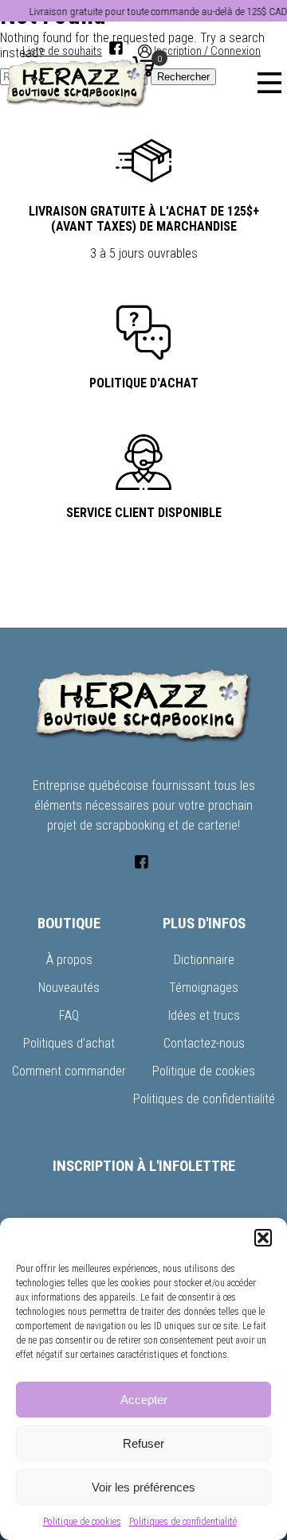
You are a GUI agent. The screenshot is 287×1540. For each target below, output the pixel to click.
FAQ (69, 1015)
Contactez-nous (204, 1043)
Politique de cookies (82, 1521)
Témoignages (203, 987)
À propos (69, 959)
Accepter (143, 1399)
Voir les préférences (143, 1487)
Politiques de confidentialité (183, 1521)
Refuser (143, 1443)
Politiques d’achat (69, 1043)
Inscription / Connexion (207, 51)
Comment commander (69, 1071)
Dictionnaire (204, 959)
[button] (263, 1238)
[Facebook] (116, 48)
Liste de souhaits (62, 51)
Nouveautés (69, 987)
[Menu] (269, 83)
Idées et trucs (204, 1015)
